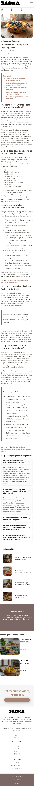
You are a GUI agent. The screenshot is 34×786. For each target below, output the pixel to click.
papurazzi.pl (17, 768)
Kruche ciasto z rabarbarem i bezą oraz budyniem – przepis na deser (22, 571)
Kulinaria (17, 749)
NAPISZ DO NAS (17, 700)
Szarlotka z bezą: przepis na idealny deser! (23, 558)
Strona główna (5, 10)
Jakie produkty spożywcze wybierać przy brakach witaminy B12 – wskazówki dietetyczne (26, 641)
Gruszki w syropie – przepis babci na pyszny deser (26, 662)
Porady (17, 751)
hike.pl (17, 763)
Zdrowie (17, 754)
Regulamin (17, 783)
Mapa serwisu (17, 780)
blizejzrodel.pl (17, 765)
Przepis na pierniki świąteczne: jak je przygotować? (21, 596)
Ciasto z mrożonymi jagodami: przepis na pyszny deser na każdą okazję (16, 449)
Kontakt (17, 738)
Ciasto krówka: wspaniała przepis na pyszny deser (23, 583)
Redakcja (17, 735)
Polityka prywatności (17, 776)
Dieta (12, 10)
